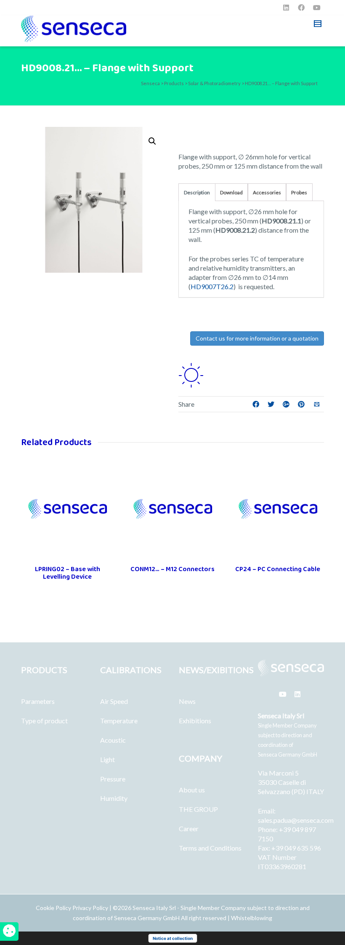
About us (192, 790)
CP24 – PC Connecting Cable (277, 569)
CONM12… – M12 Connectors (172, 569)
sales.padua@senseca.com (296, 820)
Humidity (113, 798)
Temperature (119, 721)
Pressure (112, 779)
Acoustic (113, 740)
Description (197, 192)
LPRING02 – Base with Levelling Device (67, 573)
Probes (299, 192)
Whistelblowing (251, 917)
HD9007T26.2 (212, 286)
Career (189, 828)
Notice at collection (173, 938)
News (187, 701)
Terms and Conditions (210, 848)
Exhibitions (195, 721)
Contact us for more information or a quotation (257, 338)
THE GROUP (198, 809)
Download (231, 192)
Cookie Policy (54, 907)
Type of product (44, 721)
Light (107, 759)
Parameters (38, 701)
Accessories (267, 192)
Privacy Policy (90, 907)
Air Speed (114, 701)
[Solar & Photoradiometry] (191, 374)
